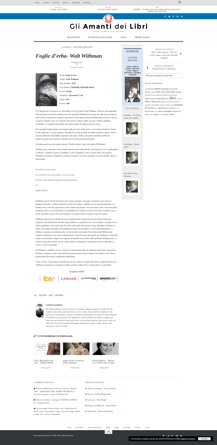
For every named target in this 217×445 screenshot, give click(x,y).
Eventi (147, 427)
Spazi (123, 37)
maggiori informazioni (187, 439)
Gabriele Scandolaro (77, 67)
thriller (166, 114)
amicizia (150, 88)
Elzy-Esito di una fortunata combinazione (130, 174)
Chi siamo (55, 2)
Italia (155, 99)
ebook (158, 91)
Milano (148, 101)
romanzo (167, 111)
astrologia (165, 88)
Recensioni (73, 37)
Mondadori (156, 101)
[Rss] (181, 16)
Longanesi (179, 99)
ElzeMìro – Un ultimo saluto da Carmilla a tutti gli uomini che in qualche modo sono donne (157, 10)
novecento (170, 102)
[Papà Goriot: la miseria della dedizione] (76, 349)
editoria (164, 92)
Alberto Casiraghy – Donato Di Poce (72, 9)
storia (161, 114)
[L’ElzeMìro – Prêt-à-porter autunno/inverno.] (132, 158)
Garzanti (153, 95)
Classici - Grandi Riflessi (76, 47)
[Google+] (173, 16)
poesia (51, 295)
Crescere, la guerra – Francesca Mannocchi (51, 394)
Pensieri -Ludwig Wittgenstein (99, 394)
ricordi (156, 111)
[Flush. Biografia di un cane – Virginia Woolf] (47, 349)
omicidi (176, 101)
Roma (161, 111)
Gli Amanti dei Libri (108, 23)
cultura (153, 92)
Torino (171, 114)
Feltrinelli (147, 95)
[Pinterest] (177, 16)
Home (38, 2)
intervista (149, 98)
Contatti (46, 2)
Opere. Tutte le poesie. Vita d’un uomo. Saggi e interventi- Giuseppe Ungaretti (132, 70)
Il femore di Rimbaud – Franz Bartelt (101, 405)
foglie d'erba (42, 295)
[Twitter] (169, 16)
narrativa (163, 102)
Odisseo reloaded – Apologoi (47, 399)
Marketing (87, 2)
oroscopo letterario (164, 105)
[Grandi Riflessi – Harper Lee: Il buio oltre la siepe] (105, 349)
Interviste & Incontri (100, 37)
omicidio (148, 105)
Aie (146, 89)
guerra (175, 95)
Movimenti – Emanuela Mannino (100, 411)
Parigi (172, 105)
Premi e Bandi (142, 37)
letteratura (161, 98)
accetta (204, 439)
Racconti (176, 108)
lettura (167, 99)
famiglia (179, 92)
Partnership (76, 2)
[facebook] (165, 16)
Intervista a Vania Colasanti (108, 9)
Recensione (149, 111)
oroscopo (155, 104)
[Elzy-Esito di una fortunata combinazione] (132, 187)
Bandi (108, 427)
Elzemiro (171, 91)
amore (157, 88)
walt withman (59, 295)
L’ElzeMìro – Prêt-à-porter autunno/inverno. (132, 145)
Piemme (156, 108)
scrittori (151, 114)
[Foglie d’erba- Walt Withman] (46, 105)
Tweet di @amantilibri (153, 83)
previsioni (169, 108)
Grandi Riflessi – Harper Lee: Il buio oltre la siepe (103, 361)
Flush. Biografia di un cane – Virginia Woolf (43, 361)
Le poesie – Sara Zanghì (96, 399)
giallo (158, 95)
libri (173, 97)
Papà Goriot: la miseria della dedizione (73, 361)
